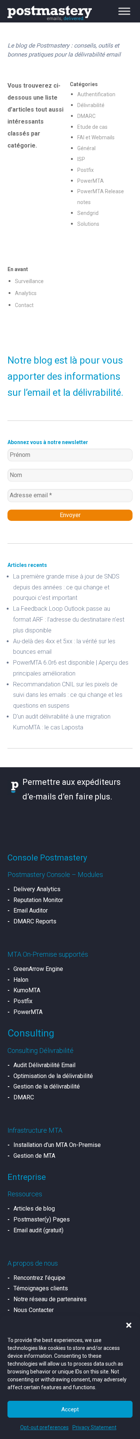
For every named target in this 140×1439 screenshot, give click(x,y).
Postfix (85, 170)
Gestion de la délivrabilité (46, 1086)
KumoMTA (26, 990)
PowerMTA (90, 181)
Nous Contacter (33, 1310)
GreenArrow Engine (38, 968)
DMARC (86, 116)
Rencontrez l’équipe (39, 1277)
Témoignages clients (40, 1288)
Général (86, 148)
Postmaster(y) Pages (41, 1219)
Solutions (88, 224)
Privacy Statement (94, 1427)
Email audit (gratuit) (38, 1230)
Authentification (96, 94)
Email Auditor (30, 910)
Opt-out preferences (44, 1427)
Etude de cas (92, 127)
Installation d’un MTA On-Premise (57, 1144)
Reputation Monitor (38, 900)
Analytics (26, 293)
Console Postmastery (47, 857)
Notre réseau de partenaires (50, 1299)
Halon (20, 979)
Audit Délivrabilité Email (44, 1065)
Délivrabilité (91, 105)
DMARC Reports (34, 921)
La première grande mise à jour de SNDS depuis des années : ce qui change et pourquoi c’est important (66, 587)
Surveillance (29, 281)
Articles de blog (34, 1208)
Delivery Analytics (36, 889)
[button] (129, 1325)
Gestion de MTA (34, 1155)
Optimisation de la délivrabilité (53, 1076)
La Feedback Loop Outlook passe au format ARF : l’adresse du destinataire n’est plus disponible (68, 619)
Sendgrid (88, 213)
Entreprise (26, 1177)
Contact (24, 305)
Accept (70, 1409)
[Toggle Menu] (124, 11)
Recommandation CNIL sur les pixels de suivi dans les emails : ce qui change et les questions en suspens (67, 695)
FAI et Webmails (96, 137)
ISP (81, 159)
